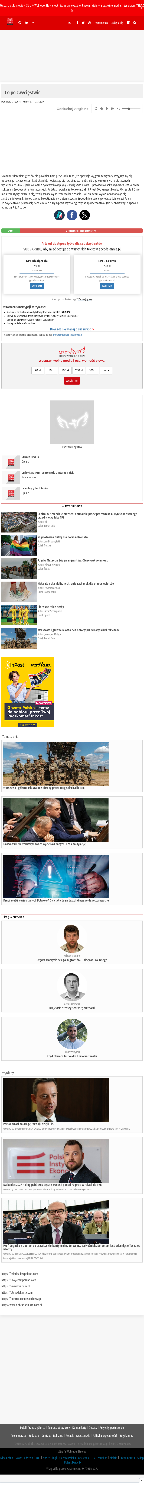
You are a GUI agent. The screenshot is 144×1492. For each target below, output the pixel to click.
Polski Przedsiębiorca (32, 1428)
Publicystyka (29, 477)
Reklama (58, 1436)
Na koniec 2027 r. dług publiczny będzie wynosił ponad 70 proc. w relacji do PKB (52, 1185)
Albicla (113, 1458)
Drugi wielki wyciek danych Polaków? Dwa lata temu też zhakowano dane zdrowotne (56, 900)
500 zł (92, 370)
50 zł (51, 370)
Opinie (25, 462)
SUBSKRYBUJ (32, 249)
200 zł (79, 370)
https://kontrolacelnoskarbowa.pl (21, 1299)
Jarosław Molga (52, 634)
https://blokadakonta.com (17, 1292)
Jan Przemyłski (52, 541)
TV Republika (99, 1458)
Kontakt (46, 1436)
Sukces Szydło (30, 457)
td (45, 521)
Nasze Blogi (50, 1458)
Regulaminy (126, 1436)
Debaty (93, 1428)
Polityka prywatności (105, 1436)
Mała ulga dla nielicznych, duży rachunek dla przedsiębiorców (76, 584)
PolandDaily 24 (73, 1462)
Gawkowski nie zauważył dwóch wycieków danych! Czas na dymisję (44, 844)
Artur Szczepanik (53, 611)
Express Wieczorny (59, 1428)
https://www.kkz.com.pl (15, 1286)
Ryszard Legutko (72, 447)
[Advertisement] (72, 54)
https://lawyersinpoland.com (18, 1280)
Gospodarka (50, 592)
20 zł (38, 370)
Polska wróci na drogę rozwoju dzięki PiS (28, 1124)
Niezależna (6, 1458)
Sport (47, 615)
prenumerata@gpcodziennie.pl (67, 334)
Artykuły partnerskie (112, 1428)
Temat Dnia (49, 525)
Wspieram (72, 380)
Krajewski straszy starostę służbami (72, 1008)
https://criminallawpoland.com (19, 1274)
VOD (37, 1458)
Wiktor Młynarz (52, 564)
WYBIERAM (37, 286)
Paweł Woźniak (52, 588)
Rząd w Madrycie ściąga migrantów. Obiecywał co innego (73, 560)
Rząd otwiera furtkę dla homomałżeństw (63, 537)
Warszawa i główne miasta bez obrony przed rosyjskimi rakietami (78, 630)
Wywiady (8, 1073)
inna (106, 370)
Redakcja (33, 1436)
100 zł (65, 370)
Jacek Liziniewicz (72, 1004)
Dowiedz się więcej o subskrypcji (72, 329)
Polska (47, 545)
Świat (47, 568)
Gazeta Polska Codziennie (74, 1458)
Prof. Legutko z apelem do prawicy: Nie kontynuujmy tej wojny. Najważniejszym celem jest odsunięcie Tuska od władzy (71, 1247)
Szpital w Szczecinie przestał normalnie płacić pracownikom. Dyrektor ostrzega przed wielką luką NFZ (87, 515)
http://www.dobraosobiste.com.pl (21, 1305)
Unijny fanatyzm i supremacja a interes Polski (48, 472)
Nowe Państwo (24, 1458)
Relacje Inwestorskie (78, 1436)
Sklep (140, 1458)
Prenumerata (101, 22)
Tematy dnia (10, 737)
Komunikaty (79, 1428)
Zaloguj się (117, 22)
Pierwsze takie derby (51, 607)
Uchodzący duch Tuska (35, 488)
